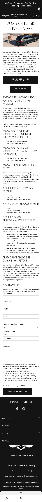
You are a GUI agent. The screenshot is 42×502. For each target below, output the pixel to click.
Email (5, 309)
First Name (7, 294)
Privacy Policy (12, 466)
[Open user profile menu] (35, 498)
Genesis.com (16, 471)
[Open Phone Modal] (33, 16)
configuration (26, 61)
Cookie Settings (31, 476)
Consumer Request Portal (14, 476)
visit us (23, 71)
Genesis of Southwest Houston (28, 483)
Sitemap (32, 466)
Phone (5, 317)
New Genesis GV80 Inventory (20, 80)
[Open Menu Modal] (39, 16)
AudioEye (26, 471)
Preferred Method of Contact (15, 324)
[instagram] (23, 408)
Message (6, 346)
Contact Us (20, 89)
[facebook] (17, 408)
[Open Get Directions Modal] (36, 16)
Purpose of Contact (11, 331)
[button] (39, 9)
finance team (7, 278)
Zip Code (7, 339)
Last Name (7, 301)
